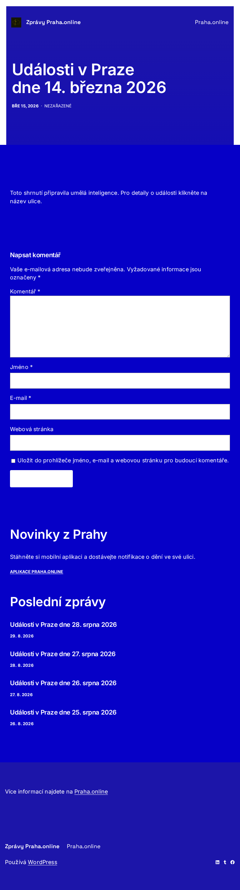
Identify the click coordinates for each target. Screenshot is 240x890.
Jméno (21, 367)
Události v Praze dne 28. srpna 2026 (63, 624)
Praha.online (91, 791)
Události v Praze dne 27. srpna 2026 (63, 654)
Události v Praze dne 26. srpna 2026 (63, 683)
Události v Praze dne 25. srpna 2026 (63, 712)
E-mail (20, 398)
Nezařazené (58, 105)
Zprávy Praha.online (53, 22)
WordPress (42, 862)
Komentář (25, 291)
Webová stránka (31, 429)
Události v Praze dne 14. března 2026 (89, 78)
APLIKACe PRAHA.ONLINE (36, 571)
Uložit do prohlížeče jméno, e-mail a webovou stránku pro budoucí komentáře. (123, 460)
